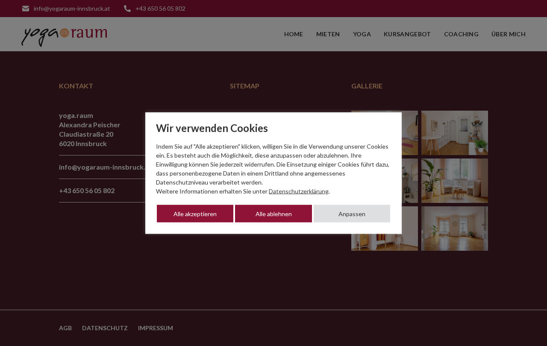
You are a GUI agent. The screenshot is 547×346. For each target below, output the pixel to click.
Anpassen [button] (351, 213)
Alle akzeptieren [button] (195, 213)
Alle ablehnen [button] (274, 213)
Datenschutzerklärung (299, 191)
